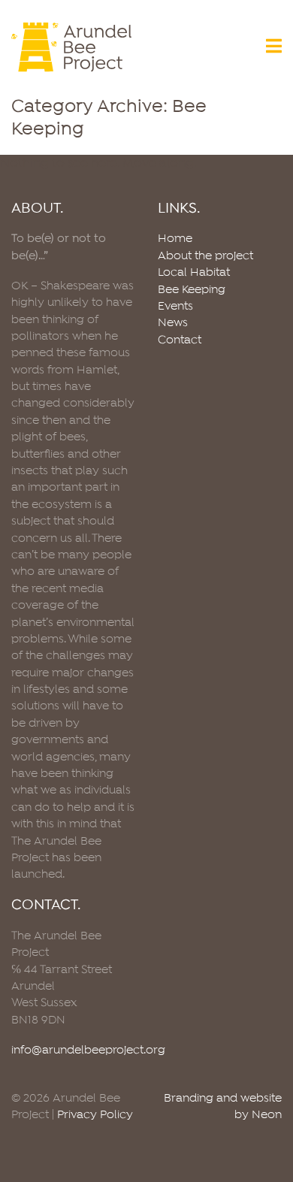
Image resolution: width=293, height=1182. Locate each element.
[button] (274, 48)
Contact (179, 340)
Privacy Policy (95, 1115)
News (173, 323)
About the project (205, 256)
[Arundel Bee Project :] (73, 47)
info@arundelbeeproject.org (88, 1050)
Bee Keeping (191, 290)
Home (175, 238)
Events (175, 306)
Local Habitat (194, 272)
